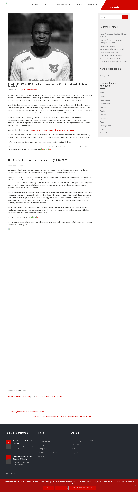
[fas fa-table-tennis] (119, 3)
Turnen (102, 122)
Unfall (55, 396)
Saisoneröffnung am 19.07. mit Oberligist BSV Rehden (22, 457)
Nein (61, 488)
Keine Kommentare (29, 90)
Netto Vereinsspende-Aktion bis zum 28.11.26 (23, 442)
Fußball (10, 396)
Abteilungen (33, 5)
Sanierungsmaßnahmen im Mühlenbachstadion (26, 411)
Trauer (46, 396)
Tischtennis (104, 118)
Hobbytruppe (105, 100)
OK (48, 488)
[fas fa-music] (129, 3)
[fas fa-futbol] (114, 3)
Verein (47, 5)
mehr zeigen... (10, 473)
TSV (51, 396)
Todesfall (39, 396)
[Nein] (135, 485)
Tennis (102, 111)
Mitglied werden (63, 5)
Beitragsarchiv (105, 76)
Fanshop (79, 5)
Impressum (42, 449)
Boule (102, 93)
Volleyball (103, 133)
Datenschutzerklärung (48, 453)
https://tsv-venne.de (79, 453)
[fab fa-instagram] (109, 3)
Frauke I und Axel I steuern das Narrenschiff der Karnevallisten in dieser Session (62, 416)
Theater (103, 114)
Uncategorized (105, 125)
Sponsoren (92, 5)
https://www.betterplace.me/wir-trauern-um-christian (51, 130)
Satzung (41, 456)
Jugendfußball (19, 396)
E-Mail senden (77, 449)
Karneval (103, 107)
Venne (60, 396)
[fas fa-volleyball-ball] (124, 3)
